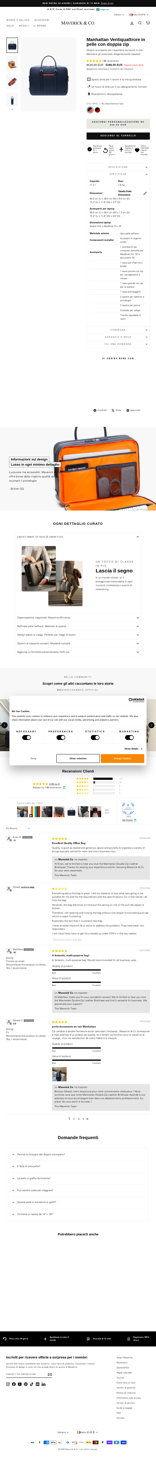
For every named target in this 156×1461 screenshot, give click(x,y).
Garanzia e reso (118, 337)
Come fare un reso (126, 1383)
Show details (131, 748)
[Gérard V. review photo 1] (59, 1074)
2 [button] (74, 1119)
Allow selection (78, 758)
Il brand (40, 26)
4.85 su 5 (54, 784)
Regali (24, 26)
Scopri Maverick (125, 1358)
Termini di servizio (126, 1403)
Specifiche (118, 174)
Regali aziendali (124, 1373)
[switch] (61, 737)
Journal (120, 1378)
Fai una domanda (118, 344)
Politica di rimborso (126, 1393)
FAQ (119, 1413)
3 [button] (79, 1119)
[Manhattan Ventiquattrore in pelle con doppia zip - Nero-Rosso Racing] (24, 1313)
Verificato (127, 820)
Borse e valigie (18, 20)
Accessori (42, 20)
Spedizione (92, 69)
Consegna (118, 330)
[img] (59, 839)
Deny (33, 758)
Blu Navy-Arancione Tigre (90, 110)
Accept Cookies (122, 758)
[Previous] (5, 725)
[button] (94, 61)
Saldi (11, 26)
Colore (105, 104)
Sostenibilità (123, 1368)
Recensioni (122, 1363)
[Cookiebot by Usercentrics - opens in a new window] (131, 700)
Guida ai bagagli (124, 1408)
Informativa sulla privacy (129, 1398)
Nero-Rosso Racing (97, 110)
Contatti (121, 1418)
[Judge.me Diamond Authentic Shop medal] (128, 809)
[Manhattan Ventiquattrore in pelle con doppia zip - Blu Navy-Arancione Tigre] (20, 1313)
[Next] (151, 725)
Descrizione (118, 167)
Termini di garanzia (126, 1388)
